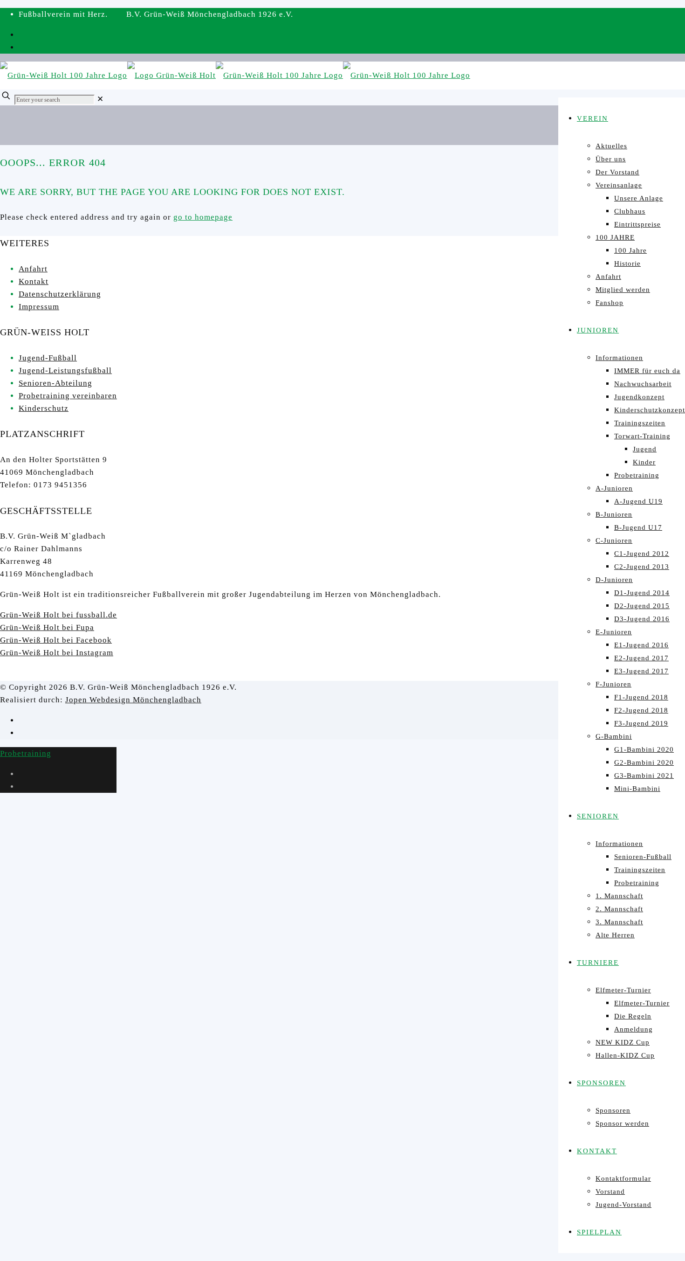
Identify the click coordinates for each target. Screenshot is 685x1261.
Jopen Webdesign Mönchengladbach (133, 699)
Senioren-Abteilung (55, 383)
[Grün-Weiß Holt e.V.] (235, 75)
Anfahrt (33, 268)
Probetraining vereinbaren (68, 395)
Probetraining (25, 753)
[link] (100, 99)
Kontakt (33, 281)
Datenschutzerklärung (60, 294)
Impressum (39, 306)
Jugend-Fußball (48, 357)
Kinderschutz (43, 408)
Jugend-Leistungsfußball (65, 370)
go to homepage (203, 217)
